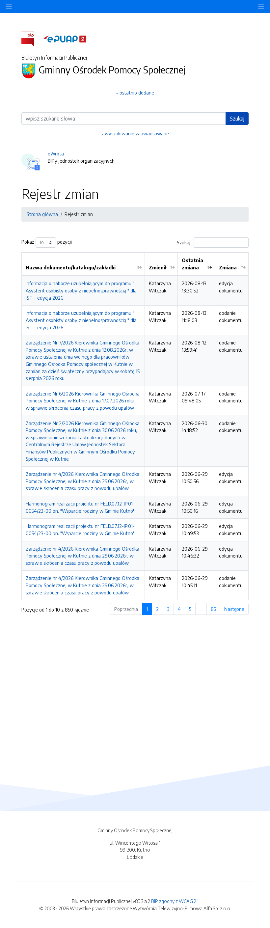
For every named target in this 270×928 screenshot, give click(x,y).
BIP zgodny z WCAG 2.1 (175, 901)
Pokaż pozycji (46, 242)
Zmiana (228, 267)
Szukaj (237, 118)
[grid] (135, 426)
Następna (234, 609)
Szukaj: (184, 242)
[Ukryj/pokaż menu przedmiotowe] (9, 6)
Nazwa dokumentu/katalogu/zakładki (71, 267)
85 (213, 609)
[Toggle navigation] (261, 6)
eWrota (56, 153)
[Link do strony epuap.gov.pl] (64, 38)
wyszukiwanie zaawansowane (137, 133)
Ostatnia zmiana (192, 263)
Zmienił (157, 267)
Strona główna (42, 214)
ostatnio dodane (137, 93)
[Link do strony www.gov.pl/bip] (31, 38)
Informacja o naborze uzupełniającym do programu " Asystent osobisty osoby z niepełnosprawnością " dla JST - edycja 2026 (81, 290)
